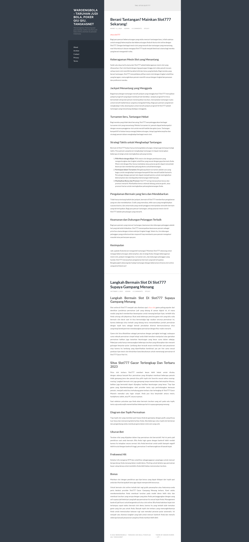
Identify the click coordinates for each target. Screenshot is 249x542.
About (76, 47)
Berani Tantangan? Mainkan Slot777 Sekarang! (140, 21)
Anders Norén (168, 535)
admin (126, 28)
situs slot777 (115, 35)
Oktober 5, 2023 (116, 291)
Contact (76, 54)
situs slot (151, 307)
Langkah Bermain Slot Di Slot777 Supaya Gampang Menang (138, 284)
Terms (76, 61)
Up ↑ (158, 537)
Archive (76, 51)
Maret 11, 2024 (116, 28)
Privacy (76, 58)
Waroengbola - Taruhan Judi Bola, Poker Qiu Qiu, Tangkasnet (86, 17)
